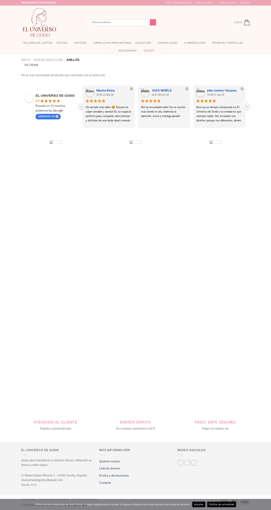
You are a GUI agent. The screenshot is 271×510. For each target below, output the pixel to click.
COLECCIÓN (143, 42)
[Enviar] (153, 22)
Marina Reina (105, 90)
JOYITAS (61, 42)
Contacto (245, 2)
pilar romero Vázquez (222, 90)
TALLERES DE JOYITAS (37, 42)
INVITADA (80, 42)
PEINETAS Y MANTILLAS (227, 42)
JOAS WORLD (162, 90)
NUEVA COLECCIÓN (48, 59)
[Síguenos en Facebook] (160, 22)
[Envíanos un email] (169, 22)
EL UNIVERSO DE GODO (55, 95)
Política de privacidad (221, 504)
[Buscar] (218, 22)
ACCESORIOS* (128, 50)
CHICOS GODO (167, 42)
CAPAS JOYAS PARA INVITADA (112, 42)
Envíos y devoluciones (114, 475)
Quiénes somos (227, 2)
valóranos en (46, 116)
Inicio (25, 59)
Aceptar (199, 504)
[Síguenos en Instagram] (165, 22)
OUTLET (149, 50)
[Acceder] (225, 22)
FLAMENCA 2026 (194, 42)
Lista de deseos (109, 468)
